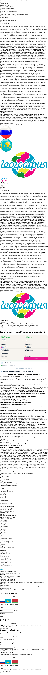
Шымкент (32, 115)
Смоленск (43, 34)
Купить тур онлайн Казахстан (7, 543)
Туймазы (31, 102)
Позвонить (2, 8)
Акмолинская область (14, 117)
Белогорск (31, 65)
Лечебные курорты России (6, 503)
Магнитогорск (30, 31)
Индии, (18, 397)
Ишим (20, 76)
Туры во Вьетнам (4, 526)
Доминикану (7, 400)
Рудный (10, 115)
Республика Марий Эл (25, 53)
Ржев (30, 94)
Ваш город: (18, 327)
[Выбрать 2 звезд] (2, 347)
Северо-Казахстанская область (23, 121)
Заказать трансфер (4, 487)
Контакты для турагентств (6, 558)
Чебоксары (8, 37)
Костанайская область (18, 120)
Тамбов (11, 35)
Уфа (33, 35)
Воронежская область (5, 41)
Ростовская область (20, 55)
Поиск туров (4, 325)
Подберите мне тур (33, 325)
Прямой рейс (12, 365)
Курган (13, 31)
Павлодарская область (10, 121)
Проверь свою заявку (5, 478)
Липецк (20, 31)
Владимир (20, 28)
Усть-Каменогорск (20, 115)
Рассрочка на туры (4, 490)
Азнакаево (7, 64)
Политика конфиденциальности (8, 579)
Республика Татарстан (9, 55)
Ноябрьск (31, 90)
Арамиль (6, 26)
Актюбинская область (25, 117)
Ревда (8, 94)
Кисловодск (22, 79)
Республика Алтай (4, 52)
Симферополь (37, 34)
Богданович (7, 70)
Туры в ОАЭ (3, 524)
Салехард (10, 34)
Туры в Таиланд (3, 523)
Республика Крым (15, 53)
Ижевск (13, 29)
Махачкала (41, 31)
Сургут (26, 99)
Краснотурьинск (38, 81)
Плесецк (6, 93)
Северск (32, 34)
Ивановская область (26, 41)
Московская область (9, 47)
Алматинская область (36, 117)
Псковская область (32, 50)
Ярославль (33, 37)
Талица (34, 100)
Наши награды (3, 537)
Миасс (6, 85)
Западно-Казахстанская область (39, 118)
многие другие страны (25, 402)
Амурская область (12, 38)
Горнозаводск (6, 73)
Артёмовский (36, 64)
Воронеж (35, 28)
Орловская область (41, 49)
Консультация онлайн (5, 481)
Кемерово (35, 29)
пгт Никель (34, 105)
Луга (21, 84)
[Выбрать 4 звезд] (4, 347)
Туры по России (4, 530)
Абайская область (4, 117)
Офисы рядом (6, 186)
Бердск (12, 67)
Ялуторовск (20, 105)
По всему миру (19, 325)
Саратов (27, 34)
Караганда (26, 114)
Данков (36, 73)
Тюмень (20, 35)
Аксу (4, 114)
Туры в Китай (3, 529)
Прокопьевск (21, 93)
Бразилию (11, 402)
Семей (19, 124)
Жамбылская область (26, 118)
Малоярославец (35, 84)
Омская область (20, 49)
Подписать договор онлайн (7, 547)
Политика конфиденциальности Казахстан (10, 582)
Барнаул (22, 26)
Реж (20, 94)
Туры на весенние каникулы (7, 505)
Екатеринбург (3, 29)
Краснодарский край (30, 44)
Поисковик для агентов (5, 553)
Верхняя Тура (38, 72)
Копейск (9, 81)
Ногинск (22, 90)
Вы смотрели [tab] (3, 11)
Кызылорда (37, 114)
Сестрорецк (7, 97)
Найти (36, 358)
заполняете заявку (20, 424)
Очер (36, 91)
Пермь (40, 32)
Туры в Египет (3, 521)
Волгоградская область (31, 40)
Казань (28, 29)
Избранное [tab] (10, 11)
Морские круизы (4, 499)
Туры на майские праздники (7, 506)
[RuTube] (4, 574)
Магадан (24, 31)
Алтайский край (4, 38)
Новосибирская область (10, 49)
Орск (26, 91)
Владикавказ (15, 28)
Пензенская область (5, 50)
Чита (17, 37)
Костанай (31, 114)
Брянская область (8, 40)
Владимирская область (19, 40)
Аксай (1, 114)
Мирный (19, 85)
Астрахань (17, 26)
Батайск (18, 65)
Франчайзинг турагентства (6, 561)
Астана (18, 114)
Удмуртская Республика (6, 59)
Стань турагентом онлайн (6, 562)
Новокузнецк (19, 88)
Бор (21, 70)
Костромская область (19, 44)
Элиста (21, 37)
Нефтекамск (8, 32)
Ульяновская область (17, 59)
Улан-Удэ (24, 35)
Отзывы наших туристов (6, 538)
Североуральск (22, 96)
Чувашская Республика (19, 61)
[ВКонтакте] (0, 574)
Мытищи (32, 85)
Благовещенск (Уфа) (33, 68)
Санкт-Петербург (21, 34)
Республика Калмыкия (5, 53)
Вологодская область (42, 40)
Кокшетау (7, 124)
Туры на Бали (3, 532)
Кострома (44, 29)
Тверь (14, 35)
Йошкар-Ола (23, 29)
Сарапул (7, 96)
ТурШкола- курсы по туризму (7, 555)
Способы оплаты (4, 488)
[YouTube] (3, 574)
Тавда (9, 100)
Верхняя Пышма (22, 72)
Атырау (22, 114)
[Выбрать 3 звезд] (3, 347)
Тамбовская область (5, 58)
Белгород (27, 26)
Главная (2, 330)
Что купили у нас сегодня (6, 512)
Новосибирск (24, 32)
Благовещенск (33, 26)
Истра (8, 76)
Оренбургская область (30, 49)
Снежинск (22, 97)
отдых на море (36, 444)
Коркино (22, 81)
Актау (6, 114)
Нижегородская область (31, 47)
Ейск (5, 75)
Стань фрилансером (5, 564)
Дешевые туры (3, 496)
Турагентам (7, 0)
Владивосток (8, 28)
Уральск (14, 115)
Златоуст (32, 75)
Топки (18, 102)
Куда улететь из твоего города (7, 517)
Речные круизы (4, 497)
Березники (25, 67)
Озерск (14, 91)
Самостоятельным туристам (7, 511)
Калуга (31, 29)
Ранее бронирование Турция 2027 (8, 484)
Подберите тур (5, 183)
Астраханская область (34, 38)
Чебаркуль (38, 103)
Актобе (10, 114)
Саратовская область (40, 55)
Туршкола (23, 0)
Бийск (4, 68)
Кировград (7, 79)
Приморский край (22, 50)
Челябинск (13, 37)
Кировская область (9, 44)
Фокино (25, 103)
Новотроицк (34, 88)
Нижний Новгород (16, 32)
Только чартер (4, 365)
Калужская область (16, 43)
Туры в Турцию (3, 520)
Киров (40, 29)
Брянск (39, 26)
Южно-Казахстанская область (38, 121)
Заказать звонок (10, 8)
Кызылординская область (30, 120)
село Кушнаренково (25, 109)
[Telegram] (1, 2)
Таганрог (22, 100)
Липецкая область (35, 46)
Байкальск (6, 65)
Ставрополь (6, 35)
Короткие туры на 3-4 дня (6, 502)
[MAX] (0, 2)
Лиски (9, 84)
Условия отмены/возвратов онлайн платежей (32, 582)
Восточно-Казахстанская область (12, 118)
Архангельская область (23, 38)
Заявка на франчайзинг (6, 565)
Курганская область (5, 46)
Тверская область (14, 58)
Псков (43, 32)
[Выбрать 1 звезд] (1, 347)
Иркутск (17, 29)
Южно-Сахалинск (27, 37)
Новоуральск (8, 90)
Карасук (21, 78)
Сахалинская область (5, 56)
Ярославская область (33, 61)
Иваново (9, 29)
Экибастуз (37, 115)
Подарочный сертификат (6, 482)
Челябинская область (8, 61)
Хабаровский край (27, 59)
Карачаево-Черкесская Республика (30, 43)
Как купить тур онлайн (5, 546)
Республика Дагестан (38, 52)
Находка (18, 87)
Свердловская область (16, 56)
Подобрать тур (3, 475)
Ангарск (2, 26)
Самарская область (30, 55)
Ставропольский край (37, 56)
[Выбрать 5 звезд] (5, 347)
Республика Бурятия (27, 52)
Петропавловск (4, 115)
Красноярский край (40, 44)
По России (11, 325)
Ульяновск (29, 35)
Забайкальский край (16, 41)
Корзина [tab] (15, 11)
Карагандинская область (6, 120)
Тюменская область (41, 58)
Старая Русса (37, 97)
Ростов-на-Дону (4, 34)
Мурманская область (20, 47)
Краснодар (3, 31)
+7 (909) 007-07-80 (4, 321)
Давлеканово (21, 73)
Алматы (14, 114)
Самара (15, 34)
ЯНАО (26, 61)
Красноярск (9, 31)
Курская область (14, 46)
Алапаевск (21, 64)
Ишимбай (33, 76)
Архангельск (12, 26)
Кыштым (23, 82)
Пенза (37, 32)
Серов (37, 96)
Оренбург (32, 32)
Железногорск (18, 75)
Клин (34, 79)
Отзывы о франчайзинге (6, 567)
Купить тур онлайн (4, 479)
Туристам (2, 0)
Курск (16, 31)
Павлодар (42, 114)
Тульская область (32, 58)
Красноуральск (8, 82)
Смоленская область (27, 56)
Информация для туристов (6, 491)
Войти (16, 16)
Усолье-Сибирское (11, 103)
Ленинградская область (24, 46)
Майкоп (36, 31)
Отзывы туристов (4, 549)
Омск (29, 32)
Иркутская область (36, 41)
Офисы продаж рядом (11, 20)
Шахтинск (27, 115)
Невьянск (31, 87)
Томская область (23, 58)
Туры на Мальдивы (4, 527)
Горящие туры (3, 494)
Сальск (41, 94)
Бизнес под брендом (16, 0)
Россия (1, 23)
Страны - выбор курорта (6, 518)
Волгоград (25, 28)
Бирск (16, 68)
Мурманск (2, 32)
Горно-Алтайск (40, 28)
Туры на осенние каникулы (6, 508)
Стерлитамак (8, 99)
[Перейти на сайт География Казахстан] (24, 145)
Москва (2, 20)
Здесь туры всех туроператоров (8, 515)
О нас (27, 0)
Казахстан (6, 23)
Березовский (38, 67)
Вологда (30, 28)
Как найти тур (3, 544)
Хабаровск (37, 35)
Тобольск (6, 102)
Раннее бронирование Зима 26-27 (8, 485)
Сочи (1, 35)
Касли (34, 78)
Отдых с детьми (4, 500)
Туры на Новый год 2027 (6, 509)
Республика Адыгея (41, 50)
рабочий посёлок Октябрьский (25, 108)
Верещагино (33, 70)
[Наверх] (0, 591)
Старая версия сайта (5, 585)
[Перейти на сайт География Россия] (24, 132)
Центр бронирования (5, 552)
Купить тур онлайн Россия (6, 541)
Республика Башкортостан (15, 52)
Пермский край (14, 50)
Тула (17, 35)
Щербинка (6, 105)
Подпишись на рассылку (6, 556)
